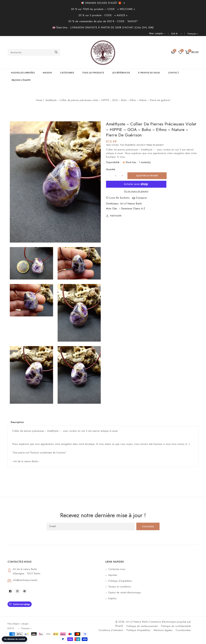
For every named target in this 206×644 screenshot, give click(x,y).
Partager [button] (115, 215)
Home (39, 100)
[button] (192, 52)
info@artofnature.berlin (25, 580)
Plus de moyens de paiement (136, 191)
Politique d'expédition (120, 581)
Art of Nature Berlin (131, 203)
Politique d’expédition (138, 630)
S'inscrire (148, 527)
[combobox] (34, 52)
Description (17, 422)
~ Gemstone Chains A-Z (132, 208)
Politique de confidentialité (176, 626)
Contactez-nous (116, 569)
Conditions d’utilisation (110, 630)
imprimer (112, 575)
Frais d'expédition (128, 145)
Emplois (112, 598)
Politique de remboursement (142, 626)
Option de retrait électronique (124, 592)
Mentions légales (163, 630)
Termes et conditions (119, 586)
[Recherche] (56, 52)
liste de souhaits (119, 198)
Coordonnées (183, 630)
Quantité (110, 169)
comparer (141, 198)
